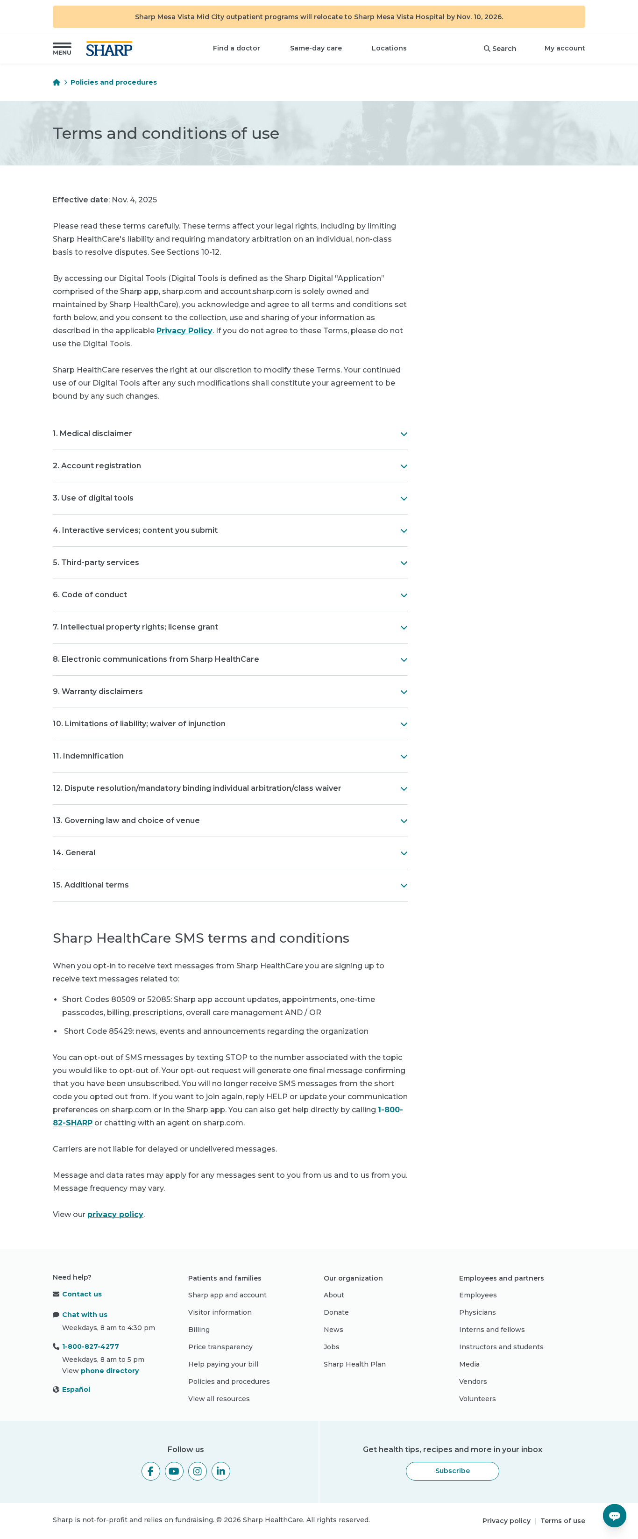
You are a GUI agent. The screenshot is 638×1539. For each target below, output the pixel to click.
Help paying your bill (223, 1364)
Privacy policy (506, 1521)
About (334, 1295)
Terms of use (562, 1521)
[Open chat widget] (614, 1515)
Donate (336, 1312)
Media (469, 1364)
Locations (389, 48)
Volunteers (477, 1399)
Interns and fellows (492, 1329)
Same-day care (316, 48)
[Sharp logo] (111, 48)
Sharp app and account (227, 1295)
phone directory (110, 1371)
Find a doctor (236, 48)
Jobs (332, 1347)
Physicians (477, 1312)
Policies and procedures (114, 82)
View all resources (219, 1399)
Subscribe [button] (452, 1471)
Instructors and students (501, 1347)
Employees (478, 1295)
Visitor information (220, 1312)
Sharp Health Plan (355, 1364)
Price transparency (220, 1347)
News (333, 1329)
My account (565, 48)
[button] (62, 48)
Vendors (473, 1381)
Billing (199, 1329)
